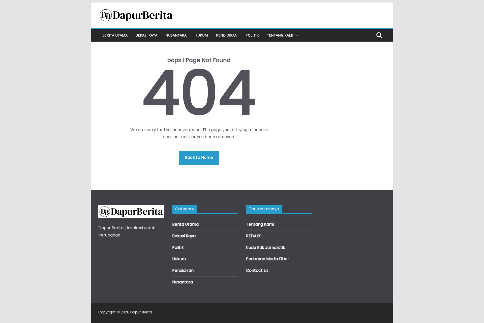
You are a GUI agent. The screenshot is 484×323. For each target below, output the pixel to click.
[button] (295, 35)
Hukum (201, 35)
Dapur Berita (141, 312)
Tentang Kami (280, 35)
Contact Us (257, 270)
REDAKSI (254, 236)
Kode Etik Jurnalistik (265, 247)
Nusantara (176, 35)
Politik (252, 35)
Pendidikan (226, 35)
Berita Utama (115, 35)
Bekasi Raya (146, 35)
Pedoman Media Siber (267, 259)
